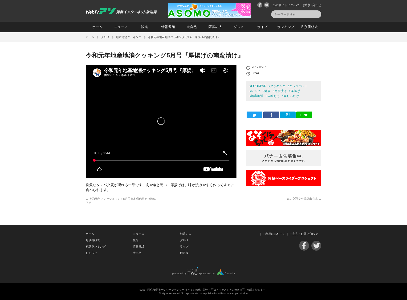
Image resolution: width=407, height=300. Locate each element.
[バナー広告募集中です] (283, 165)
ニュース (121, 27)
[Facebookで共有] (271, 115)
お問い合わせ (312, 5)
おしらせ (91, 253)
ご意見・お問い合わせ (303, 234)
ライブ (262, 27)
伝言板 (184, 253)
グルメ (239, 27)
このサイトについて (286, 5)
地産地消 (257, 96)
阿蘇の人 (215, 27)
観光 (144, 27)
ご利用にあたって (274, 234)
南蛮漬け (280, 91)
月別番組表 (309, 27)
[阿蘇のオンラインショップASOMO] (209, 17)
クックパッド (298, 86)
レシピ (255, 91)
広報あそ (273, 96)
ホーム (97, 27)
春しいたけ (291, 96)
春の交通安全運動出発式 (304, 198)
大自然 (192, 27)
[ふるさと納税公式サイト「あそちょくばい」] (283, 145)
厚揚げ (295, 91)
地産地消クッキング (128, 37)
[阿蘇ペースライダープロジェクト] (283, 185)
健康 (267, 91)
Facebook (259, 5)
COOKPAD (258, 86)
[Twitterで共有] (254, 115)
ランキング (286, 27)
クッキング (277, 86)
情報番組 (168, 27)
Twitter (266, 5)
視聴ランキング (96, 246)
